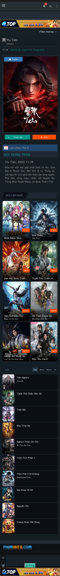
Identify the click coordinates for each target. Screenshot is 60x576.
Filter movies (47, 31)
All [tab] (55, 370)
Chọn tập (18, 137)
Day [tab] (35, 370)
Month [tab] (49, 370)
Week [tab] (42, 370)
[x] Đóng (30, 565)
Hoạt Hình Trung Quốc (33, 49)
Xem (45, 137)
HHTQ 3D (16, 49)
